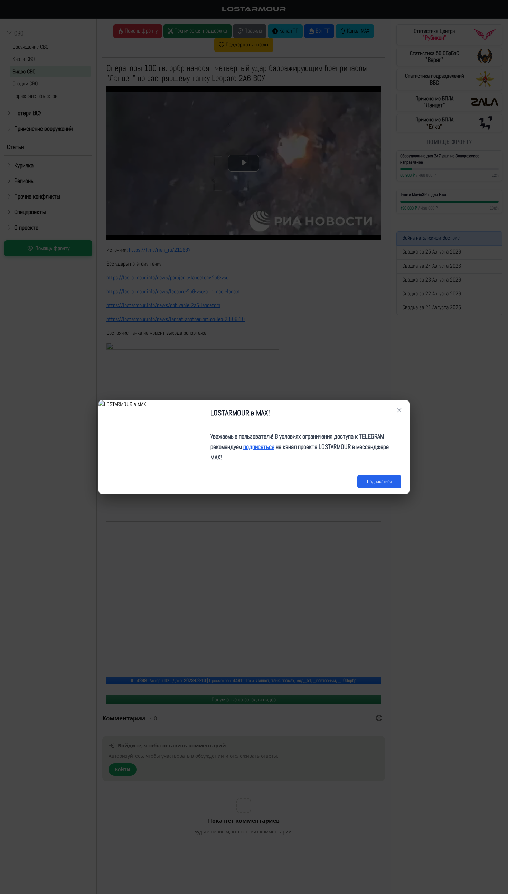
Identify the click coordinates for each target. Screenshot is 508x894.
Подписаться (379, 481)
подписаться (258, 447)
